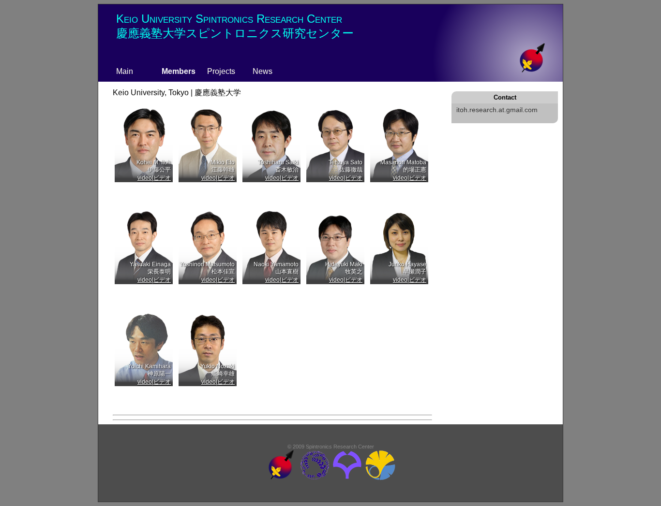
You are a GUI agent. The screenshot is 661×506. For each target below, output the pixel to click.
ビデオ (162, 177)
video (144, 177)
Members (178, 71)
